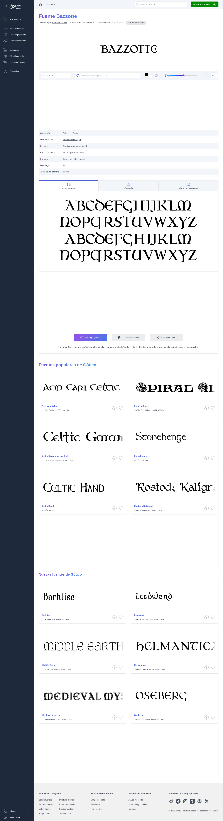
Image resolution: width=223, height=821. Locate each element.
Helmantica (140, 665)
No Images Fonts (52, 460)
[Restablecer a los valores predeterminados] (206, 75)
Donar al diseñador (131, 337)
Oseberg (138, 715)
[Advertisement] (128, 105)
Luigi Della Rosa (144, 669)
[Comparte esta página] (214, 75)
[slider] (183, 75)
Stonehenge (140, 456)
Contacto (132, 809)
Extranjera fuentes (67, 804)
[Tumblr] (192, 803)
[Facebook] (178, 803)
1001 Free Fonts (98, 800)
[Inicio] (40, 4)
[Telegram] (171, 803)
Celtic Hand (48, 506)
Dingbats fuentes (66, 800)
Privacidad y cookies (137, 804)
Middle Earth (48, 665)
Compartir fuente (168, 337)
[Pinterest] (199, 803)
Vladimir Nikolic (59, 22)
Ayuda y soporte (135, 800)
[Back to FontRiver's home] (14, 6)
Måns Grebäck (51, 669)
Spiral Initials (141, 406)
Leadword (139, 615)
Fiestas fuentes (66, 809)
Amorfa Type (50, 619)
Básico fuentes (45, 800)
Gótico (66, 133)
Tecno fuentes (65, 813)
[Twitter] (206, 803)
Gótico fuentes (45, 809)
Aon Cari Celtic (49, 406)
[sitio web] (79, 139)
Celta (75, 133)
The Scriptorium (143, 410)
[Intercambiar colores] (156, 75)
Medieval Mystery (51, 715)
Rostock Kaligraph (143, 506)
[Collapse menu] (5, 6)
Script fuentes (45, 813)
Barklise (46, 615)
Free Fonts (95, 804)
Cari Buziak (50, 410)
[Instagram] (185, 803)
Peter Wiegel (142, 510)
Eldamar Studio (143, 619)
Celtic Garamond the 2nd (55, 456)
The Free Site (97, 809)
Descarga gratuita (93, 337)
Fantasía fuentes (46, 804)
